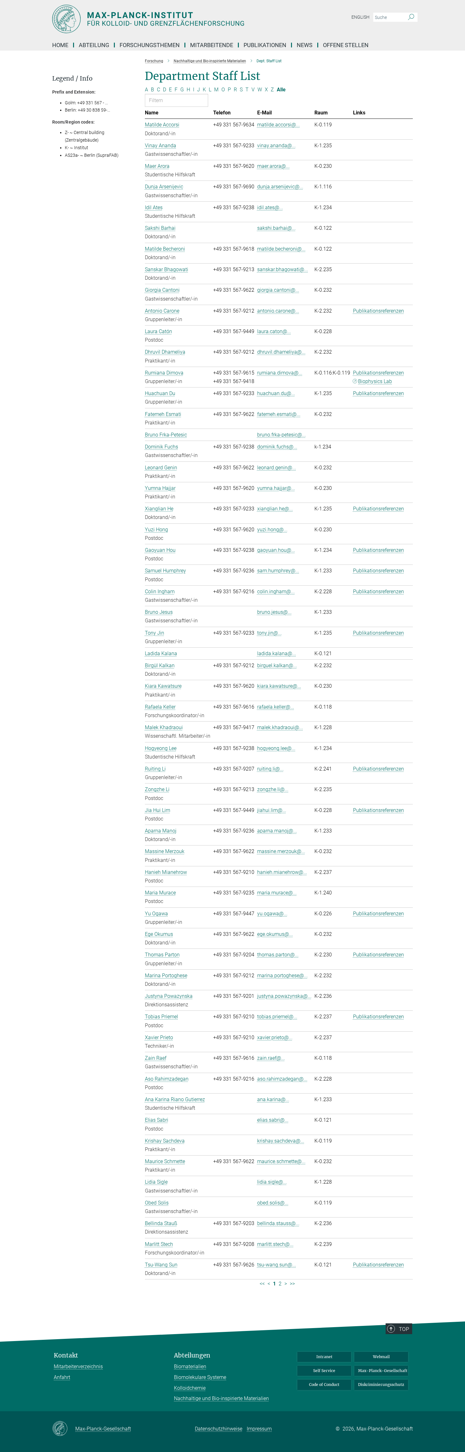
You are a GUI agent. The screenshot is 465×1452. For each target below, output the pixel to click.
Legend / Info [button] (72, 78)
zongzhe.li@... (272, 789)
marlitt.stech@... (275, 1244)
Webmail (381, 1356)
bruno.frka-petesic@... (281, 435)
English (360, 17)
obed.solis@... (272, 1203)
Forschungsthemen (150, 45)
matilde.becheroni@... (281, 249)
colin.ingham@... (276, 592)
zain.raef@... (271, 1058)
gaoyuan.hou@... (276, 550)
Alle (281, 90)
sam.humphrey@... (278, 571)
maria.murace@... (277, 893)
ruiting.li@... (270, 769)
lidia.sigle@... (272, 1182)
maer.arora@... (273, 166)
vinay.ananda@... (276, 146)
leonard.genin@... (276, 468)
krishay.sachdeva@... (280, 1141)
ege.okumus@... (275, 934)
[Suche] (411, 17)
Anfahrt (62, 1377)
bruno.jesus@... (274, 612)
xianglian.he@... (275, 509)
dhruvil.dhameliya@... (281, 352)
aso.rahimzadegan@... (282, 1079)
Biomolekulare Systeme (200, 1377)
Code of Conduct (324, 1384)
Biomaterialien (190, 1367)
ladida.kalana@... (276, 653)
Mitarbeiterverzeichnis (78, 1367)
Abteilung (94, 45)
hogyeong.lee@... (276, 748)
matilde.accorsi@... (278, 125)
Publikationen (265, 45)
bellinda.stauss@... (278, 1223)
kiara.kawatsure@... (279, 686)
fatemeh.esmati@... (279, 414)
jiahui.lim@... (271, 810)
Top (404, 1329)
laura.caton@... (274, 331)
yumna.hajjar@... (276, 488)
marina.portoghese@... (282, 976)
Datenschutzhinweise (218, 1429)
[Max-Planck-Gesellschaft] (63, 1429)
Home (60, 45)
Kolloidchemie (190, 1388)
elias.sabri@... (272, 1120)
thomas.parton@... (278, 955)
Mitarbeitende (211, 45)
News (305, 45)
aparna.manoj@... (277, 831)
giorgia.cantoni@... (278, 290)
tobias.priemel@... (277, 1017)
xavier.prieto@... (275, 1037)
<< (262, 1284)
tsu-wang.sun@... (276, 1265)
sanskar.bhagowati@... (282, 269)
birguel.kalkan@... (277, 665)
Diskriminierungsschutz (381, 1384)
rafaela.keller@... (275, 707)
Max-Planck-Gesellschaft (382, 1370)
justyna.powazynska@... (284, 996)
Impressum (259, 1429)
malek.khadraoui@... (280, 727)
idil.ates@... (270, 207)
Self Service (324, 1370)
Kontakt (66, 1355)
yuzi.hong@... (272, 530)
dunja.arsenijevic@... (280, 187)
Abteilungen (192, 1355)
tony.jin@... (269, 633)
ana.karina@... (273, 1099)
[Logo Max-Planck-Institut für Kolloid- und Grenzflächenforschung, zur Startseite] (170, 19)
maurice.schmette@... (281, 1161)
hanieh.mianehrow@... (282, 872)
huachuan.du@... (276, 393)
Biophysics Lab (375, 381)
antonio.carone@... (278, 311)
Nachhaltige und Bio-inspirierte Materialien (221, 1398)
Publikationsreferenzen (378, 311)
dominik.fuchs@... (277, 447)
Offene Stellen (346, 45)
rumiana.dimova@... (279, 373)
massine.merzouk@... (281, 851)
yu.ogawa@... (272, 914)
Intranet (324, 1356)
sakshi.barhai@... (276, 228)
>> (292, 1284)
